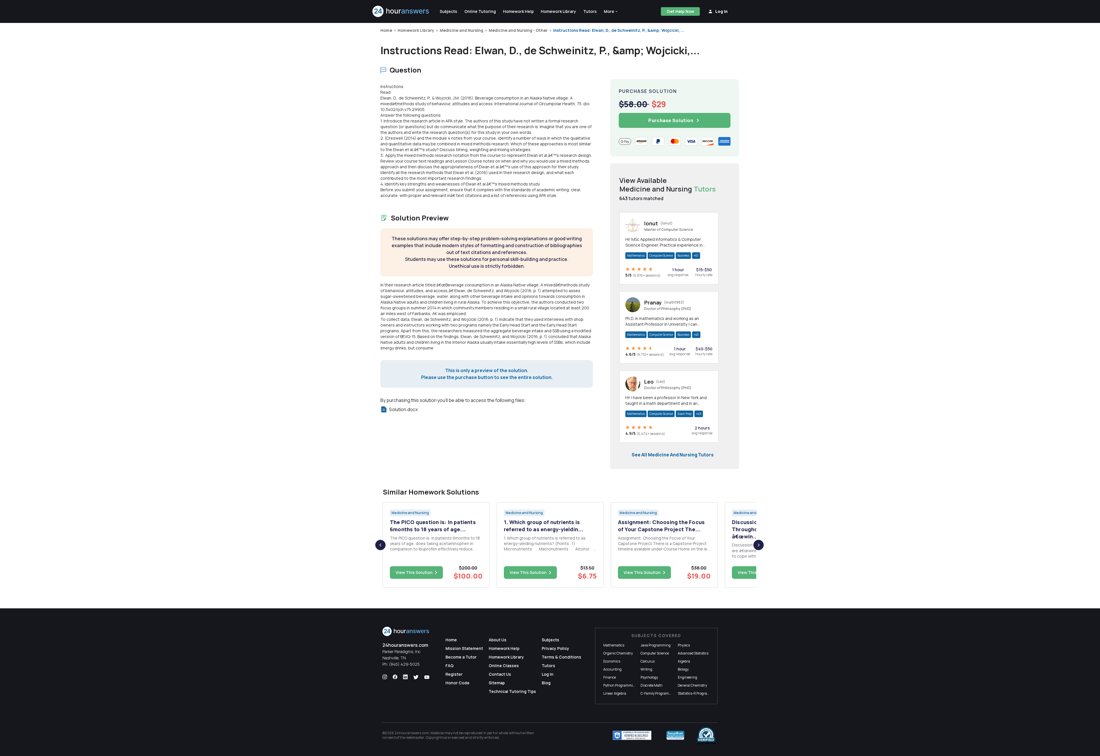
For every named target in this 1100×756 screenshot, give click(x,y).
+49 (698, 414)
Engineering (687, 677)
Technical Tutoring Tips (512, 691)
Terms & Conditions (561, 657)
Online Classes (504, 665)
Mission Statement (464, 648)
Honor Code (457, 682)
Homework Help (504, 648)
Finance (609, 677)
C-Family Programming (659, 693)
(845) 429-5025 (404, 664)
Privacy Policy (555, 648)
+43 (696, 335)
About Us (497, 639)
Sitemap (497, 682)
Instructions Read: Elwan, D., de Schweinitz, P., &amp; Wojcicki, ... (618, 30)
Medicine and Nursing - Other (518, 30)
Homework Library (416, 30)
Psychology (649, 677)
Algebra (684, 661)
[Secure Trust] (675, 735)
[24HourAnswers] (400, 11)
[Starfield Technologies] (632, 735)
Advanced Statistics (693, 653)
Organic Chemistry (618, 653)
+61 (696, 255)
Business (683, 255)
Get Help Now (680, 11)
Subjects (550, 639)
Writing (646, 669)
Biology (683, 669)
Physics (684, 645)
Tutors (548, 665)
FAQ (449, 665)
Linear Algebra (614, 693)
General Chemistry (692, 685)
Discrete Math (652, 685)
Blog (546, 682)
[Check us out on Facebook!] (395, 677)
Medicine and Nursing (461, 30)
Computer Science (661, 255)
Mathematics (636, 255)
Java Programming (656, 645)
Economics (611, 661)
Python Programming (620, 685)
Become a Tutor (461, 657)
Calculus (648, 661)
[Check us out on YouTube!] (426, 677)
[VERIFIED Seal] (706, 735)
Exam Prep (684, 414)
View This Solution (414, 572)
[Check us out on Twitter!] (416, 677)
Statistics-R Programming (698, 693)
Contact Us (500, 674)
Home (386, 30)
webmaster (415, 737)
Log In (547, 674)
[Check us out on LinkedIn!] (405, 677)
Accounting (612, 669)
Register (454, 674)
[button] (611, 11)
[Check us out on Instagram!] (384, 677)
